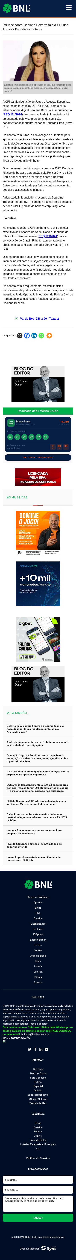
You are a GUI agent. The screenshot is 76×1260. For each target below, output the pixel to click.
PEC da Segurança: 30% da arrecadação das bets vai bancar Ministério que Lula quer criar (36, 802)
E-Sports (38, 934)
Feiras (38, 945)
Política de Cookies (38, 1158)
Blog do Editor (38, 1073)
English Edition (38, 939)
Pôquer (38, 977)
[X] (20, 335)
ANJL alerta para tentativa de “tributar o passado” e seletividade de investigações (38, 743)
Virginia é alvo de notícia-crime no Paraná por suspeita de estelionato (34, 832)
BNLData (38, 1069)
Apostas (38, 902)
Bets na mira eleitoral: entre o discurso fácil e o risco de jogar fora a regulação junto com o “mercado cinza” (35, 728)
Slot (38, 1148)
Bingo (38, 907)
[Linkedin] (35, 335)
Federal (38, 1131)
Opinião (38, 1090)
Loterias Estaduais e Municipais (38, 1144)
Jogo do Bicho (38, 955)
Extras (38, 1081)
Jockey (38, 950)
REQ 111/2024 (13, 114)
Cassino (38, 918)
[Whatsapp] (42, 335)
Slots (38, 961)
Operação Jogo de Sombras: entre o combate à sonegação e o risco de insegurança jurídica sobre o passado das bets (37, 758)
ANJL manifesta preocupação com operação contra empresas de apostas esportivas (38, 773)
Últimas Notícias (38, 1099)
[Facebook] (27, 335)
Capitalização (38, 923)
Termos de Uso (38, 1103)
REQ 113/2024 (48, 236)
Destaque (38, 929)
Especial (38, 1086)
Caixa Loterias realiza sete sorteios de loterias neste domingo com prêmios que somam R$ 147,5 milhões (37, 817)
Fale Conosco (38, 1077)
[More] (50, 335)
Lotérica (38, 971)
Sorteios (38, 982)
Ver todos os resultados (38, 457)
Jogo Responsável (38, 1094)
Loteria (38, 966)
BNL (38, 913)
